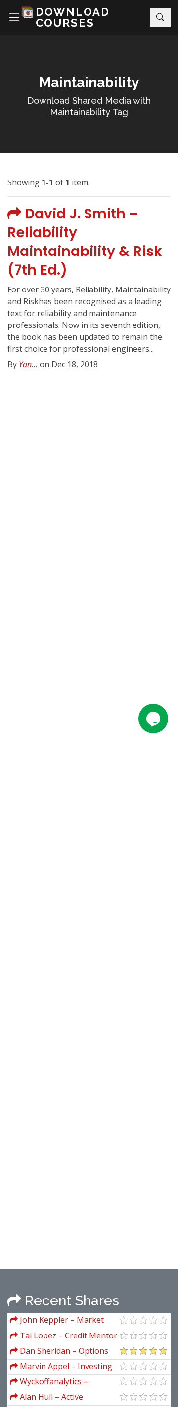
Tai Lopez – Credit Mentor (67, 1335)
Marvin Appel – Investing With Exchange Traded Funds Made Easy (64, 1367)
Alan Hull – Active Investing (46, 1398)
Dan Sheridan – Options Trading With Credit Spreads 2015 (62, 1352)
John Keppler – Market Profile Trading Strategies (58, 1321)
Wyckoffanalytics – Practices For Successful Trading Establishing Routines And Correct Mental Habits (63, 1382)
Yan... (28, 364)
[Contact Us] (153, 718)
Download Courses (73, 17)
